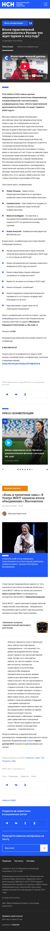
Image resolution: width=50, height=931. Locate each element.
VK (43, 758)
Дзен (38, 758)
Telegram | (7, 761)
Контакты (18, 861)
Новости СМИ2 (9, 800)
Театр (33, 776)
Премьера (13, 776)
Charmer (16, 924)
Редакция (6, 861)
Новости (30, 758)
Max (14, 761)
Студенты (24, 776)
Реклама (30, 861)
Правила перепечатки (12, 916)
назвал (30, 740)
